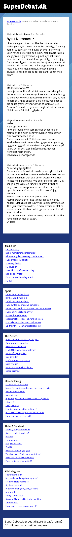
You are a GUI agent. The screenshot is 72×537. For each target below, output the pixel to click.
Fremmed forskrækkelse (17, 481)
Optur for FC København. (17, 294)
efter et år (10, 402)
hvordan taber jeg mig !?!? (18, 450)
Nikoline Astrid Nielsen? (17, 384)
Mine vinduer (12, 364)
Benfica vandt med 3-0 (16, 298)
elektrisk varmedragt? (16, 346)
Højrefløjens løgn (14, 474)
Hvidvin (9, 280)
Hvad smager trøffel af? (17, 259)
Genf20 (9, 447)
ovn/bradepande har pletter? (19, 367)
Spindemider (12, 357)
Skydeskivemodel (14, 485)
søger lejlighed (13, 371)
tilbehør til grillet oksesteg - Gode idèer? (25, 256)
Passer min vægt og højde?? (19, 461)
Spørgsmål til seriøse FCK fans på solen (24, 318)
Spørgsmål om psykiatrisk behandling (23, 499)
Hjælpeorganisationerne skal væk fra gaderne (27, 398)
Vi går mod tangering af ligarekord (22, 488)
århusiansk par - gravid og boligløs (22, 339)
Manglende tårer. (14, 443)
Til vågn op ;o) (12, 405)
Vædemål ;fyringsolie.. (16, 353)
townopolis (11, 492)
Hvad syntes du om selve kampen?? (22, 305)
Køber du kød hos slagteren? (19, 277)
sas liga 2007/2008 (14, 495)
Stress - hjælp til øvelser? (17, 433)
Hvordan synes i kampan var (19, 311)
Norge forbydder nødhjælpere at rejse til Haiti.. (28, 388)
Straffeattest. (12, 502)
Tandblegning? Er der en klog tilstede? (23, 454)
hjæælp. (9, 436)
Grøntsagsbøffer (13, 263)
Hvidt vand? (11, 266)
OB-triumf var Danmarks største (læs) (23, 325)
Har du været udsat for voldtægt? (21, 409)
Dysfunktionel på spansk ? (18, 360)
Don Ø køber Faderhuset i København (23, 322)
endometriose (12, 440)
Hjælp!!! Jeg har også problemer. (21, 350)
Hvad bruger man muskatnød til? (21, 506)
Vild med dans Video (15, 391)
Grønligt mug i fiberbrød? (18, 429)
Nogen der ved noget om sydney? (22, 478)
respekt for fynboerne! (16, 315)
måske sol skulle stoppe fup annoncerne (25, 412)
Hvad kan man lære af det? (18, 416)
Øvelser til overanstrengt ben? (20, 457)
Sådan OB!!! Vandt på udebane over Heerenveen (28, 308)
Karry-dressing (12, 249)
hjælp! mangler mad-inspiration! (21, 252)
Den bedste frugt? (14, 273)
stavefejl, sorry (12, 395)
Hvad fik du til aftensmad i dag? (20, 270)
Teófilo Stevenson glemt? (17, 301)
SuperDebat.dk (14, 21)
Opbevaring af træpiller (17, 343)
